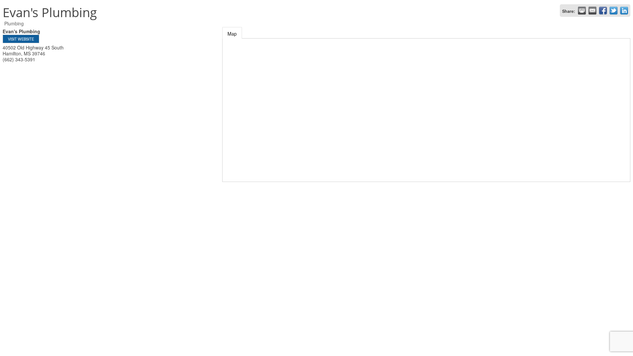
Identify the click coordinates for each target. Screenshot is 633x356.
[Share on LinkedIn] (624, 11)
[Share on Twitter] (614, 11)
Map (232, 33)
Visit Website (21, 39)
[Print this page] (582, 11)
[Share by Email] (592, 11)
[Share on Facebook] (603, 11)
